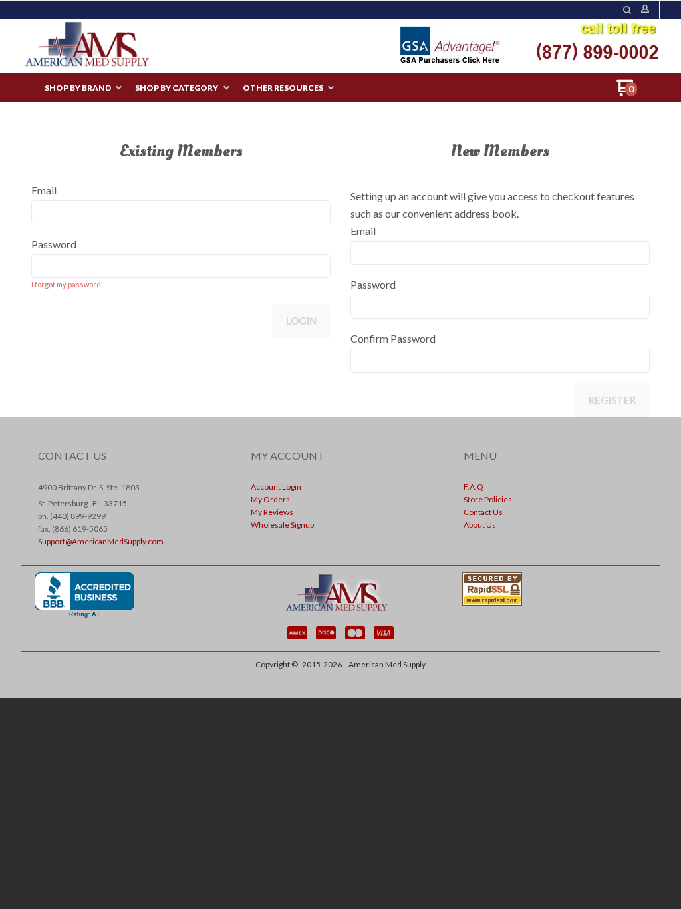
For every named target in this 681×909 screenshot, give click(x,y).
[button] (627, 10)
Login (301, 321)
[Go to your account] (645, 10)
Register (612, 400)
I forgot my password (66, 284)
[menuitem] (83, 88)
